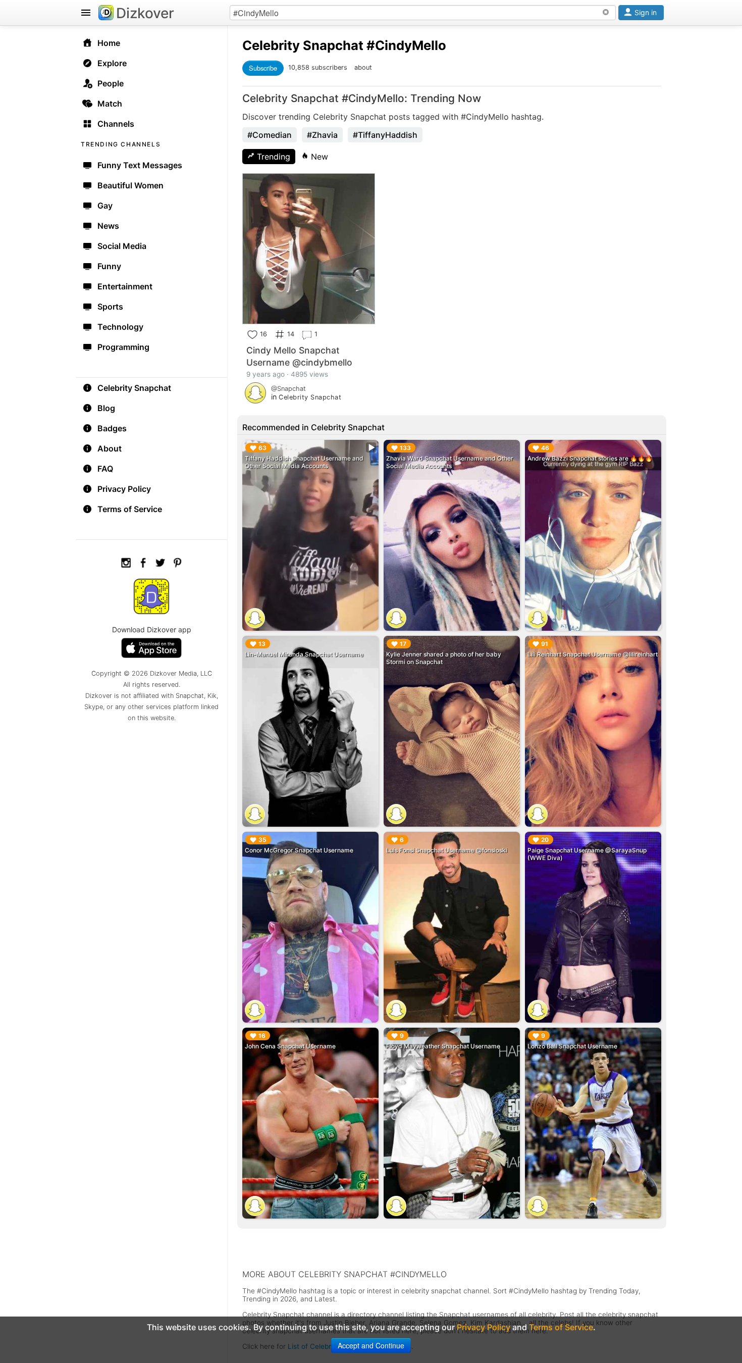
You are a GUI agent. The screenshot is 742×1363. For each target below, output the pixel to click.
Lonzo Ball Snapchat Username (572, 1046)
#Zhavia (322, 135)
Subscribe (263, 68)
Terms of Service (129, 509)
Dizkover (145, 13)
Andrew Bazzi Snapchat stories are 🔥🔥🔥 (590, 458)
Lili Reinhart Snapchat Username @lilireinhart (592, 654)
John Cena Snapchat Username (290, 1046)
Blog (106, 408)
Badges (112, 428)
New (318, 157)
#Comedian (269, 135)
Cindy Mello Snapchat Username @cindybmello (299, 356)
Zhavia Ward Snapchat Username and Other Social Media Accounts (449, 462)
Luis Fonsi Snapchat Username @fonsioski (446, 850)
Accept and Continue (371, 1345)
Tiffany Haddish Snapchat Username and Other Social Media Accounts (304, 462)
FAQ (105, 469)
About (109, 448)
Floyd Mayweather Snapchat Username (443, 1046)
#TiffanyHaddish (385, 135)
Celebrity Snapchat (134, 388)
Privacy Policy (124, 489)
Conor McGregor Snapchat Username (299, 850)
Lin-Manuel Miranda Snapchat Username (304, 654)
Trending (272, 157)
